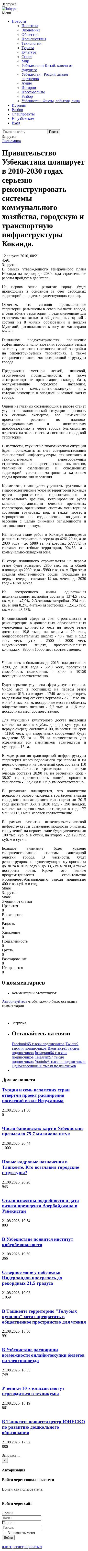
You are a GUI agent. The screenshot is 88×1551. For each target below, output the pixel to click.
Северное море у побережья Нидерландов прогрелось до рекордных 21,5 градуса (32, 1278)
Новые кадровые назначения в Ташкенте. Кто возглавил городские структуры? (40, 1167)
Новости (19, 21)
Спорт (27, 57)
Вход (16, 123)
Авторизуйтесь (14, 1001)
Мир (25, 61)
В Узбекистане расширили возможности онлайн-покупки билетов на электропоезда (43, 1355)
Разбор (27, 96)
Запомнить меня (21, 1533)
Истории (29, 87)
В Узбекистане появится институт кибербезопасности (37, 1242)
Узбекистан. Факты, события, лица (51, 101)
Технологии (32, 43)
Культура (29, 52)
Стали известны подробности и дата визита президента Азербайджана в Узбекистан (40, 1206)
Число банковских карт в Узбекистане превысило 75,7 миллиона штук (42, 1131)
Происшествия (34, 39)
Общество (30, 34)
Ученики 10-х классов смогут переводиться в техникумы (33, 1391)
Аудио (27, 83)
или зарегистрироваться (22, 1547)
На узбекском (23, 118)
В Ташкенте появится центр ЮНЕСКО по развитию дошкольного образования (43, 1427)
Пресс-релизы (33, 92)
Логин (7, 1513)
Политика (30, 26)
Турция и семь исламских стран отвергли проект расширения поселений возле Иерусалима (36, 1095)
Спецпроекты (23, 114)
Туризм (28, 48)
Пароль (8, 1523)
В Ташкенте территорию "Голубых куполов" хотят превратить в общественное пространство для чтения (44, 1317)
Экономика (31, 30)
